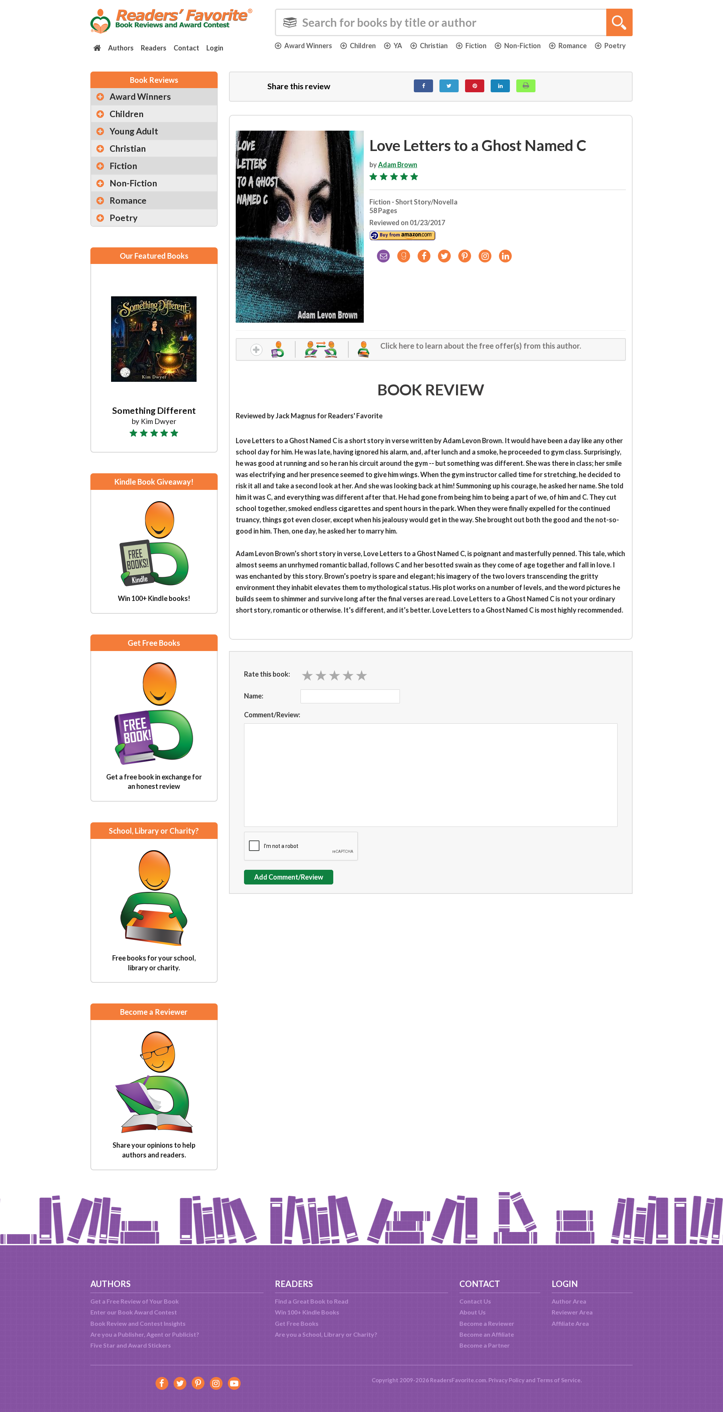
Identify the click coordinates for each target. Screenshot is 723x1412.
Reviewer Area (572, 1312)
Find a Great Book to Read (311, 1301)
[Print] (525, 85)
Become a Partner (484, 1345)
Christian (434, 45)
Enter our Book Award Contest (133, 1312)
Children (363, 45)
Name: (253, 696)
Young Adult (134, 131)
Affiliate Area (570, 1323)
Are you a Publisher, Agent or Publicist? (144, 1334)
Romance (572, 45)
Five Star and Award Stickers (130, 1345)
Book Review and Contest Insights (138, 1323)
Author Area (569, 1301)
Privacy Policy (506, 1380)
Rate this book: (267, 674)
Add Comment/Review (288, 877)
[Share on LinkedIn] (500, 85)
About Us (472, 1312)
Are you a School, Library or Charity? (326, 1334)
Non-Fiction (522, 45)
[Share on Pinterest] (474, 85)
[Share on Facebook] (423, 85)
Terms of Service (559, 1380)
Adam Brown (397, 164)
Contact (186, 48)
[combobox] (453, 22)
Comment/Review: (272, 715)
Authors (121, 48)
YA (398, 45)
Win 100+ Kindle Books (307, 1312)
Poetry (615, 45)
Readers (153, 48)
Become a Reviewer (486, 1323)
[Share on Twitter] (449, 85)
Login (214, 48)
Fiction (476, 45)
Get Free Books (297, 1323)
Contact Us (475, 1301)
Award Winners (308, 45)
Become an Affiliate (486, 1334)
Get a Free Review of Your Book (134, 1301)
